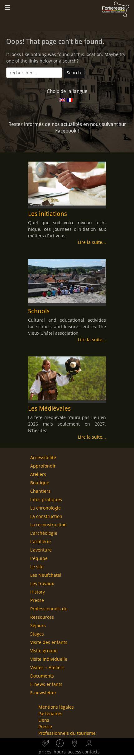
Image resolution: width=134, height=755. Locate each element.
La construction (46, 516)
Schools (39, 311)
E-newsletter (43, 693)
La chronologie (45, 508)
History (37, 592)
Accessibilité (43, 457)
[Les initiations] (67, 183)
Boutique (39, 483)
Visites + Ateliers (47, 667)
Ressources (42, 617)
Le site (37, 567)
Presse (37, 600)
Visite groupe (44, 651)
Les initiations (47, 213)
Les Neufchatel (45, 575)
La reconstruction (48, 525)
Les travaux (42, 583)
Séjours (38, 625)
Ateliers (38, 474)
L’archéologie (43, 533)
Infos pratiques (46, 499)
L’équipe (39, 558)
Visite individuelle (48, 659)
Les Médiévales (49, 408)
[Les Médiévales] (67, 378)
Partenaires (50, 713)
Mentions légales (56, 707)
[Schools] (67, 281)
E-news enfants (46, 684)
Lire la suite (90, 242)
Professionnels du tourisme (67, 733)
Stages (37, 634)
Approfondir (43, 466)
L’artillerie (40, 541)
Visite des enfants (48, 642)
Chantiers (40, 491)
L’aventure (41, 550)
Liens (43, 720)
